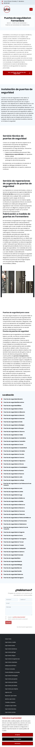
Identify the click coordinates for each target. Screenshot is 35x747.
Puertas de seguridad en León (13, 488)
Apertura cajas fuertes (10, 699)
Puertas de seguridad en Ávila (13, 422)
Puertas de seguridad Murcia (13, 568)
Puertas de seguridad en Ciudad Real (15, 448)
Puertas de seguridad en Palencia (14, 514)
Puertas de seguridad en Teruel (13, 542)
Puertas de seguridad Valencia (13, 574)
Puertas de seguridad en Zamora (14, 551)
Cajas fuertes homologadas (11, 675)
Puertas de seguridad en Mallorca (14, 498)
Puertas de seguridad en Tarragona (15, 539)
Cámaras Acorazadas (10, 669)
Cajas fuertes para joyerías (11, 679)
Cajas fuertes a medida (10, 642)
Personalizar (17, 739)
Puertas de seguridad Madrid (13, 561)
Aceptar (17, 735)
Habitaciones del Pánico (10, 665)
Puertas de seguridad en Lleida (13, 491)
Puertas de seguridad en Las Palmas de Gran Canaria (17, 484)
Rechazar (17, 743)
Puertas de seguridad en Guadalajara (15, 467)
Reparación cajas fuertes (11, 695)
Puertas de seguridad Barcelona (14, 402)
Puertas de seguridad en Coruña (14, 454)
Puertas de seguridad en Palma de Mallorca (17, 517)
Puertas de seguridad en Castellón (14, 441)
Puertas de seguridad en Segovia (14, 532)
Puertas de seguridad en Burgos (14, 428)
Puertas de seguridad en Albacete (14, 412)
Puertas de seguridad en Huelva (14, 470)
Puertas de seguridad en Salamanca (15, 524)
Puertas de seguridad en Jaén (13, 477)
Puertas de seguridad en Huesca (14, 474)
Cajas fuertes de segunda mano (12, 658)
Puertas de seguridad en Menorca (14, 504)
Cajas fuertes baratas (10, 645)
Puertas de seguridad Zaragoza (13, 577)
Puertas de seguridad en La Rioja (14, 480)
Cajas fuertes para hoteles (11, 682)
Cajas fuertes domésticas (11, 649)
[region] (17, 731)
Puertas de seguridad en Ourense (14, 511)
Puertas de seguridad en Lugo (13, 495)
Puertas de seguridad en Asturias (14, 418)
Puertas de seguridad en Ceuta (13, 444)
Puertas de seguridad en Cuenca (14, 457)
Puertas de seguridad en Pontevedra (15, 521)
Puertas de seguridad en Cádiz (13, 435)
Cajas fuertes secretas (10, 712)
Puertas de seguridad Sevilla (12, 571)
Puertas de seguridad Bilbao (12, 405)
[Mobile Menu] (31, 9)
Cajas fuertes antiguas (10, 655)
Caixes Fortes (8, 639)
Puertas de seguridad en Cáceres (14, 431)
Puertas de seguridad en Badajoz (14, 425)
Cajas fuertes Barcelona (10, 709)
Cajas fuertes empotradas (11, 662)
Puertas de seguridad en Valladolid (14, 548)
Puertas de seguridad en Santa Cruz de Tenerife (16, 528)
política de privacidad (19, 617)
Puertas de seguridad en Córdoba (14, 451)
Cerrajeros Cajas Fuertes (10, 705)
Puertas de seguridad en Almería (14, 415)
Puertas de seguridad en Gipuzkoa (14, 461)
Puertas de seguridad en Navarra (14, 508)
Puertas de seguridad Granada (13, 555)
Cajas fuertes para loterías (11, 685)
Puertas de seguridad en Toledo (14, 545)
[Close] (33, 717)
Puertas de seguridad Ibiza (12, 558)
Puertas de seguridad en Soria (13, 535)
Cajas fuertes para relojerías (11, 689)
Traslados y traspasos (10, 702)
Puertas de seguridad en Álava (13, 409)
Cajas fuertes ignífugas (10, 652)
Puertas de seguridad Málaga (13, 564)
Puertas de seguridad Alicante (13, 399)
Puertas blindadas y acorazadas (12, 672)
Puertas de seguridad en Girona (14, 464)
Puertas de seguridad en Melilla (13, 501)
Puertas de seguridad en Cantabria (15, 438)
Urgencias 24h (8, 692)
